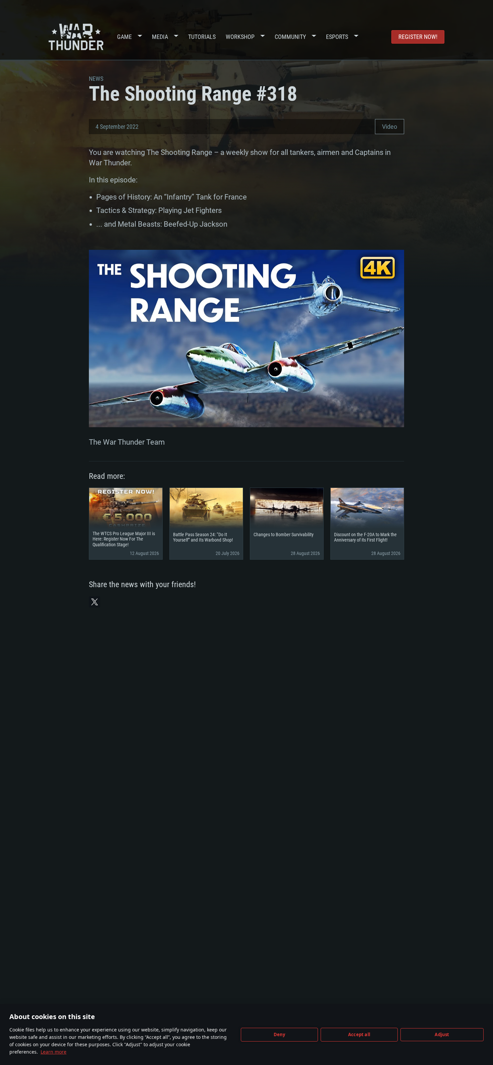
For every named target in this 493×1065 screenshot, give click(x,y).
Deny (279, 1034)
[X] (94, 602)
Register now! (417, 36)
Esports (337, 36)
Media (160, 36)
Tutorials (202, 36)
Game (124, 36)
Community (290, 36)
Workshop (240, 36)
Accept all (359, 1034)
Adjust (442, 1034)
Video (389, 126)
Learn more (53, 1052)
